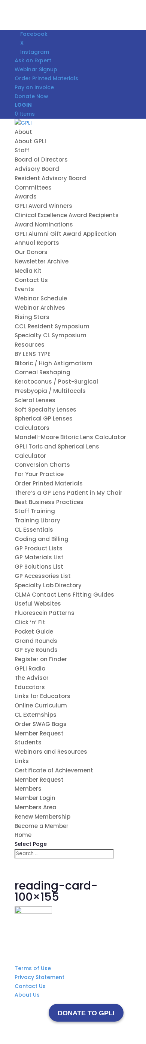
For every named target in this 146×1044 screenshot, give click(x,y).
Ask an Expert (33, 60)
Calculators (32, 428)
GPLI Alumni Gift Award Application (65, 234)
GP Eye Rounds (36, 650)
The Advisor (32, 678)
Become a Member (42, 826)
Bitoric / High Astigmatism (53, 363)
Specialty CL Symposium (50, 335)
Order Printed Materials (46, 78)
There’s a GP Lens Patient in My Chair (68, 493)
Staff (22, 150)
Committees (33, 187)
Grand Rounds (36, 641)
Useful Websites (38, 603)
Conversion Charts (42, 465)
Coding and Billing (42, 539)
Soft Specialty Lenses (45, 409)
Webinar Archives (40, 308)
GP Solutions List (39, 567)
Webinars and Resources (51, 752)
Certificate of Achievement (54, 770)
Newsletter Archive (42, 261)
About (23, 132)
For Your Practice (39, 474)
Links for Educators (42, 696)
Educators (30, 687)
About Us (27, 994)
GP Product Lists (39, 548)
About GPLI (30, 141)
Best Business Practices (49, 502)
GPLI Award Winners (43, 206)
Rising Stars (32, 317)
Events (24, 289)
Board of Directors (41, 159)
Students (28, 742)
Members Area (36, 807)
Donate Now (31, 96)
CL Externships (36, 715)
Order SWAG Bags (41, 724)
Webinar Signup (36, 69)
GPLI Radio (30, 668)
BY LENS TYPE (33, 354)
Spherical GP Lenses (44, 418)
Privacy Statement (39, 977)
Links (22, 761)
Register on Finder (41, 659)
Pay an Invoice (34, 87)
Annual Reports (37, 243)
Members (28, 789)
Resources (30, 344)
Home (23, 835)
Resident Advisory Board (50, 178)
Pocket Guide (34, 631)
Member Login (35, 798)
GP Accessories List (43, 576)
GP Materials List (39, 557)
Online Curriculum (41, 705)
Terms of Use (33, 968)
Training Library (37, 520)
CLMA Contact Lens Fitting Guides (64, 594)
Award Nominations (44, 224)
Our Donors (31, 252)
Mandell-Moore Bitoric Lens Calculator (70, 437)
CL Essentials (34, 530)
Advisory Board (37, 169)
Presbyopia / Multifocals (50, 391)
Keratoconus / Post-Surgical (56, 381)
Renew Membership (42, 816)
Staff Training (35, 511)
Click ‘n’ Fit (30, 622)
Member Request (39, 733)
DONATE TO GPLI (86, 1013)
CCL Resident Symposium (52, 326)
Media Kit (28, 271)
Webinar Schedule (41, 298)
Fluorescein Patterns (44, 613)
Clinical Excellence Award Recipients (67, 215)
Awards (26, 196)
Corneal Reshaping (42, 372)
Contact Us (31, 280)
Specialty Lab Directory (48, 585)
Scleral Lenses (35, 400)
